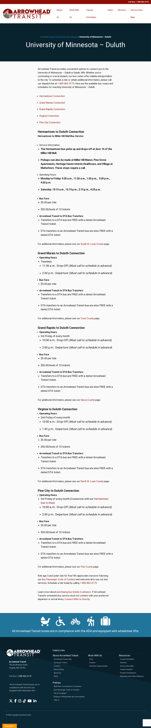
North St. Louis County (92, 481)
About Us (59, 13)
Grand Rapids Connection (52, 109)
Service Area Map (136, 13)
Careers (92, 663)
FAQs (56, 676)
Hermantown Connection (52, 96)
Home (43, 37)
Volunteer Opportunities (98, 666)
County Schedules (91, 13)
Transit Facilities (126, 669)
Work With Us (74, 13)
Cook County (87, 318)
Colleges (73, 37)
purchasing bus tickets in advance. (74, 592)
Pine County (87, 566)
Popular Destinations (57, 37)
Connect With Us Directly (77, 599)
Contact (57, 666)
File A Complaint (60, 693)
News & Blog (59, 669)
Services (122, 10)
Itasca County (87, 400)
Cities (110, 10)
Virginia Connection (49, 116)
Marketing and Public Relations (132, 676)
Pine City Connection (49, 122)
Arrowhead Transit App (63, 659)
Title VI (56, 700)
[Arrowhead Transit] (27, 13)
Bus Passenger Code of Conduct (59, 579)
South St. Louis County (92, 244)
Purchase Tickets (60, 663)
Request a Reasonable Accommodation (69, 697)
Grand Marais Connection (52, 102)
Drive (91, 659)
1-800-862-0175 (142, 2)
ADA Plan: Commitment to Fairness (67, 686)
